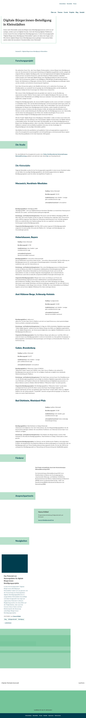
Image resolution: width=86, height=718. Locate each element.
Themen (60, 12)
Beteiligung (21, 619)
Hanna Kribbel (17, 616)
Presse (74, 3)
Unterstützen (62, 3)
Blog (77, 12)
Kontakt (82, 12)
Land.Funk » (82, 683)
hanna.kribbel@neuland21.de (46, 520)
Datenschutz (58, 715)
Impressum (51, 715)
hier (47, 156)
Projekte (71, 12)
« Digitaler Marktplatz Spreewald (10, 683)
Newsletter (69, 3)
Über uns (53, 12)
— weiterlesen (7, 623)
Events (66, 12)
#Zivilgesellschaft (12, 619)
